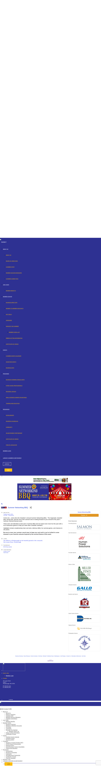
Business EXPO (10, 367)
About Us (5, 249)
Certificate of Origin (12, 344)
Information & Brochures (76, 656)
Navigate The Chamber (12, 326)
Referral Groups (11, 391)
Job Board (9, 320)
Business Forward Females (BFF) (15, 379)
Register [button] (83, 515)
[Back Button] (1, 504)
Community (9, 427)
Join (8, 470)
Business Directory (11, 302)
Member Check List (14, 332)
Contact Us (68, 656)
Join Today (6, 284)
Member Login (7, 451)
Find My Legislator (11, 445)
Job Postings (63, 656)
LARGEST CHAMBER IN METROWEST (12, 458)
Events (5, 350)
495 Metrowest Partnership (14, 433)
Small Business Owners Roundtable (16, 397)
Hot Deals (9, 314)
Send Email (5, 552)
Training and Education (13, 403)
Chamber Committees (12, 278)
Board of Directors (12, 261)
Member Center (7, 296)
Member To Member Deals (48, 656)
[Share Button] (30, 507)
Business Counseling (12, 421)
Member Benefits (11, 290)
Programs (6, 373)
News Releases (27, 656)
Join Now (84, 656)
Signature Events (11, 361)
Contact (7, 464)
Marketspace (57, 656)
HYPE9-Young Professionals (14, 385)
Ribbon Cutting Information (14, 338)
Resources (6, 409)
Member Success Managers (14, 272)
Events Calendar (34, 656)
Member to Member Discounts (14, 308)
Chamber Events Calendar (13, 356)
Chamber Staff (10, 267)
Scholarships (10, 415)
